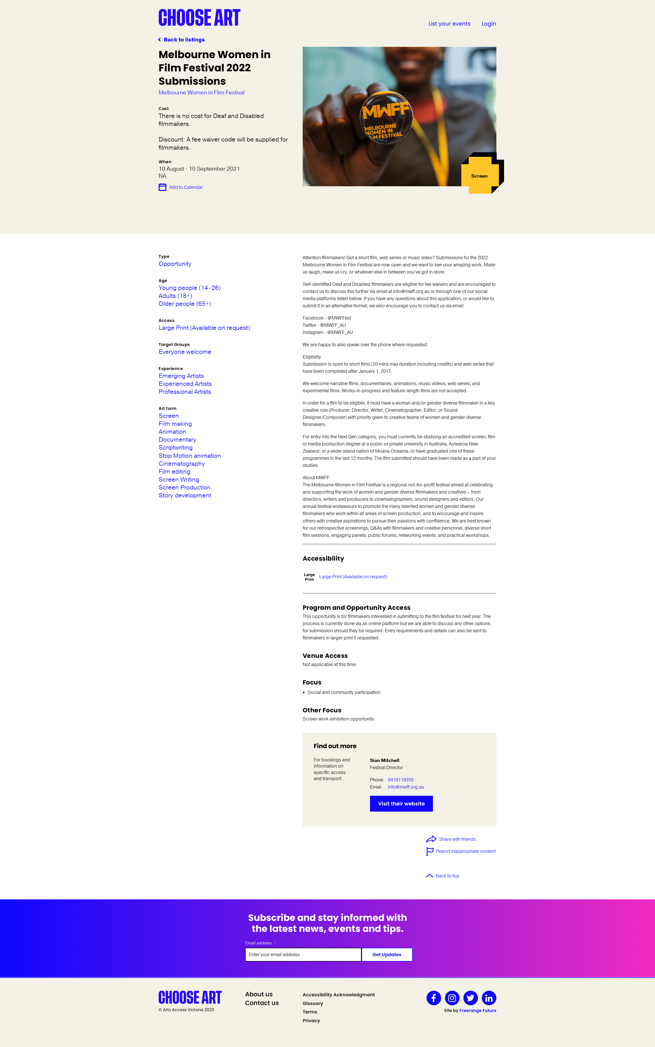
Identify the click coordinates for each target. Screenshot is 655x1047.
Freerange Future (478, 1010)
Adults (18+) (175, 296)
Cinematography (182, 464)
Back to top (447, 876)
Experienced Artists (185, 384)
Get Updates (387, 954)
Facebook (434, 998)
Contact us (262, 1003)
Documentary (177, 440)
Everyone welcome (185, 352)
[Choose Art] (200, 17)
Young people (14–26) (190, 288)
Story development (185, 495)
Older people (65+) (185, 304)
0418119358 (400, 780)
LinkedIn (489, 998)
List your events (450, 24)
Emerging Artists (181, 376)
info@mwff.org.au (406, 787)
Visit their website (401, 803)
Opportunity (175, 264)
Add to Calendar (186, 187)
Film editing (174, 472)
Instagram (452, 998)
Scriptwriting (176, 448)
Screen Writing (179, 480)
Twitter (470, 998)
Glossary (313, 1003)
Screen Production (185, 488)
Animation (172, 432)
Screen (169, 416)
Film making (175, 424)
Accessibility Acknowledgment (339, 994)
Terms (310, 1012)
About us (259, 994)
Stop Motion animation (190, 456)
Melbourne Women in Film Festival (202, 92)
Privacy (311, 1020)
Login (489, 24)
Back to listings (184, 40)
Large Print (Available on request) (353, 577)
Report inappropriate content (466, 851)
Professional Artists (185, 392)
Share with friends (457, 839)
